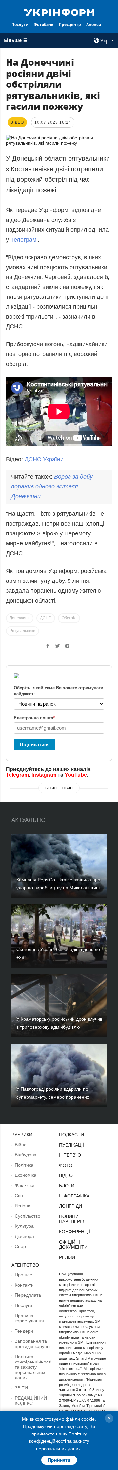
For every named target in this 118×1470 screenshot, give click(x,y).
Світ (19, 1195)
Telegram (17, 775)
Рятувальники (22, 630)
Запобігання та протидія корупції (33, 1344)
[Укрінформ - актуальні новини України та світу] (59, 11)
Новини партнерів (71, 1219)
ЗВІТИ (21, 1387)
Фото (65, 1165)
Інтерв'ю (70, 1155)
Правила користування (29, 1318)
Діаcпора (24, 1236)
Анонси (93, 24)
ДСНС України (44, 459)
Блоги (66, 1185)
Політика (24, 1165)
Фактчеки (24, 1185)
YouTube (76, 775)
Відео (66, 1175)
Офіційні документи (73, 1244)
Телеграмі (24, 239)
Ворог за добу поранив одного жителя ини (52, 486)
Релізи (67, 1257)
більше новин (59, 788)
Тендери (24, 1331)
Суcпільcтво (27, 1216)
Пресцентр (70, 24)
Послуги (20, 24)
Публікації (71, 1145)
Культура (24, 1226)
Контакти (24, 1285)
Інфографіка (74, 1195)
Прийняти (59, 1460)
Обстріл (69, 618)
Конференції (74, 1231)
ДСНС (45, 618)
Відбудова (25, 1154)
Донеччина (20, 618)
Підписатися (35, 744)
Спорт (21, 1246)
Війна (21, 1144)
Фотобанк (43, 24)
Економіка (25, 1175)
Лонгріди (70, 1206)
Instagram (43, 775)
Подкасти (71, 1134)
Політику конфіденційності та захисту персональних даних (59, 1441)
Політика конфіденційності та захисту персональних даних (33, 1367)
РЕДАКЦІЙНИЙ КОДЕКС (31, 1400)
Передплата (28, 1295)
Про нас (23, 1274)
